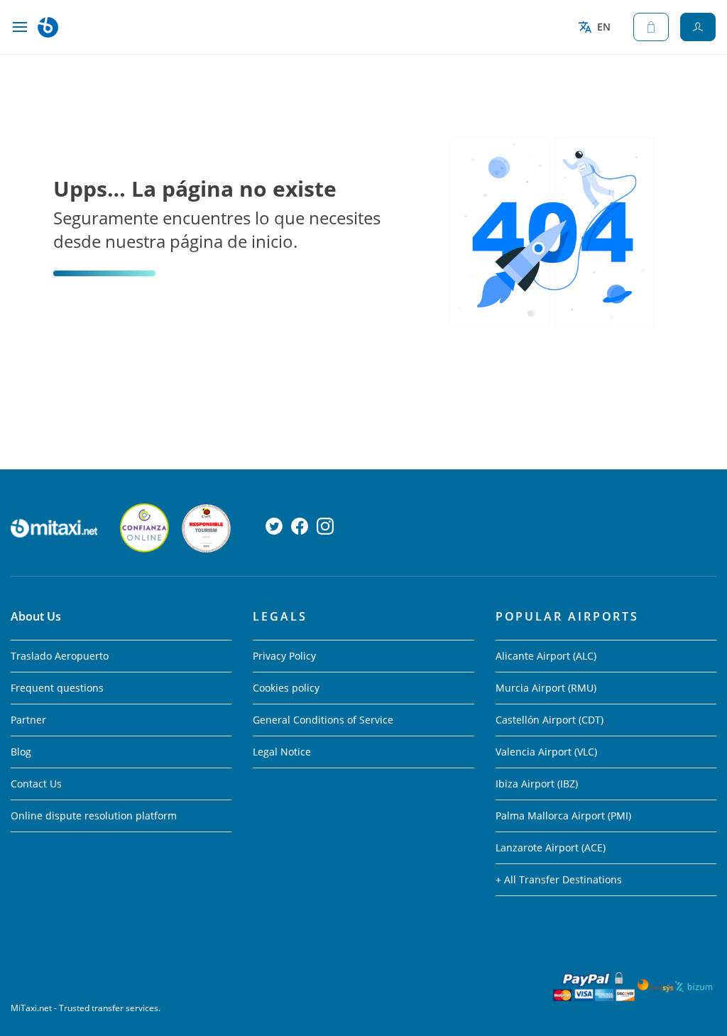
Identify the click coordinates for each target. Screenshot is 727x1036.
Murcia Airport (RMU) (546, 687)
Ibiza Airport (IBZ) (537, 783)
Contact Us (36, 783)
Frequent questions (57, 687)
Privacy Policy (284, 656)
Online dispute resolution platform (94, 815)
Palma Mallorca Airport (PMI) (563, 815)
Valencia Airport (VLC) (546, 751)
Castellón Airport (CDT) (549, 719)
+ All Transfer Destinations (559, 879)
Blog (21, 751)
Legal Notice (282, 751)
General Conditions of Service (323, 719)
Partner (28, 719)
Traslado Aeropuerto (60, 656)
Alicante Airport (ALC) (546, 656)
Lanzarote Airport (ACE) (551, 847)
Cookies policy (286, 687)
